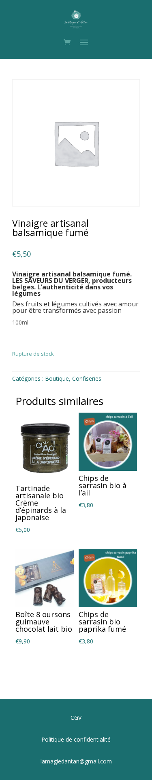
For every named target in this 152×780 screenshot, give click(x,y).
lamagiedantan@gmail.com (76, 761)
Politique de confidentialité (76, 739)
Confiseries (86, 378)
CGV (76, 717)
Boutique (57, 378)
